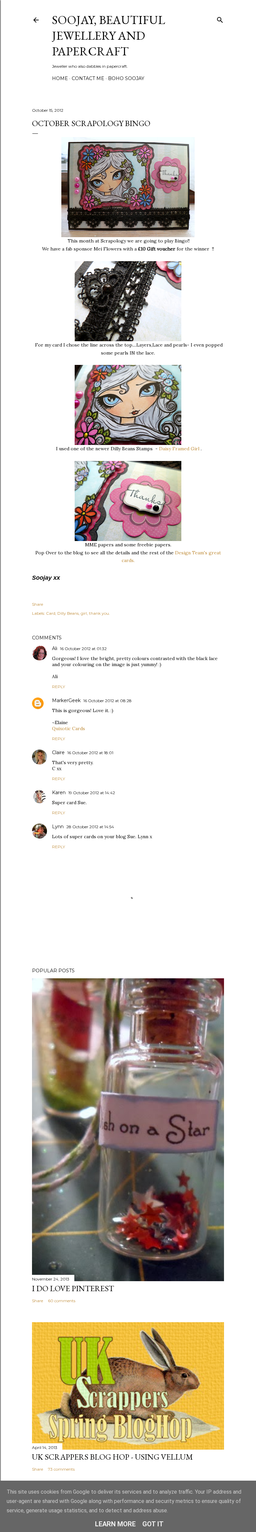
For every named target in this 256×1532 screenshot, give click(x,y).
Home (60, 78)
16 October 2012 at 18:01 (90, 752)
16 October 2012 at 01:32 (83, 648)
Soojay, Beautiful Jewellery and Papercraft (108, 35)
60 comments (61, 1300)
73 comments (61, 1469)
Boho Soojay (126, 78)
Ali (54, 648)
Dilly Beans (68, 613)
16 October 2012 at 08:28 (107, 700)
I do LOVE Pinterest (73, 1288)
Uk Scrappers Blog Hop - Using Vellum (112, 1457)
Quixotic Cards (68, 728)
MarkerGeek (66, 700)
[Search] (220, 18)
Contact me (88, 78)
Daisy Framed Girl (179, 449)
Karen (59, 793)
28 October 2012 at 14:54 (90, 826)
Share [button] (37, 604)
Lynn (58, 827)
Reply (58, 686)
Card (50, 613)
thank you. (99, 613)
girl (84, 613)
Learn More (115, 1524)
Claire (58, 752)
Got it (153, 1524)
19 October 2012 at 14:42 (91, 792)
